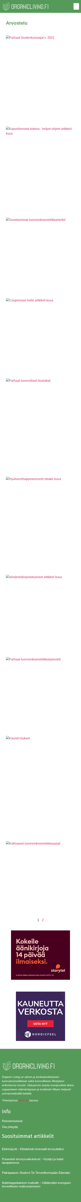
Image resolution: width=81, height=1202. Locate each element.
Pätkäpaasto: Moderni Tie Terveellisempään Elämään (36, 1172)
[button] (76, 6)
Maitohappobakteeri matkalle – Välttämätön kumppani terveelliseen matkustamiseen (36, 1184)
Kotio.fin (23, 1100)
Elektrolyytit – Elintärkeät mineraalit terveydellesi (33, 1149)
